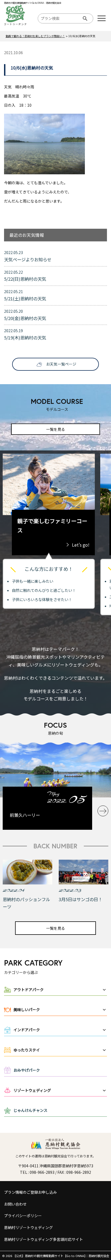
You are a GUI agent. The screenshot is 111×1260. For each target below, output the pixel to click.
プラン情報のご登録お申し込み (30, 1192)
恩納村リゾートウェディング (28, 1227)
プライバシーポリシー (23, 1215)
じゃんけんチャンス (30, 1110)
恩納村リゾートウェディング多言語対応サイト (43, 1239)
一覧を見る (55, 429)
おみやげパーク (26, 1070)
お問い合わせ (15, 1204)
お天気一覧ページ (61, 364)
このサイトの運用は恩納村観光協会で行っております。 (55, 1156)
